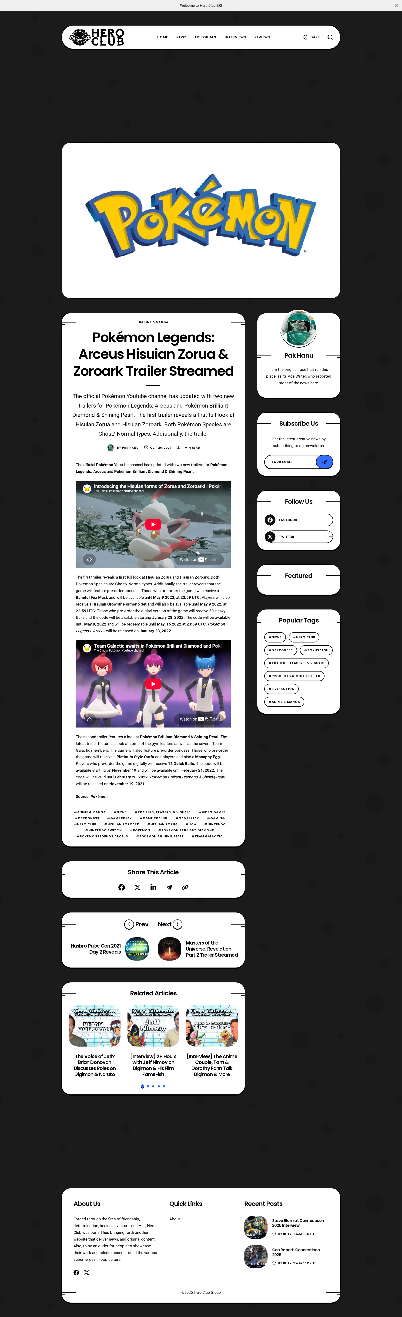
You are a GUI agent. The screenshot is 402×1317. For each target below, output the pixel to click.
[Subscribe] (324, 462)
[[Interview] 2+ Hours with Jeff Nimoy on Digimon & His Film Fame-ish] (153, 1026)
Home (162, 37)
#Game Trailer (154, 818)
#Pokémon (140, 830)
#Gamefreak (187, 818)
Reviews (262, 37)
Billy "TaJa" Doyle (299, 1234)
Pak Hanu (130, 448)
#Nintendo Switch (103, 830)
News (181, 37)
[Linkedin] (153, 887)
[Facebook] (121, 887)
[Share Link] (185, 887)
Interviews (235, 37)
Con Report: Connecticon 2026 (296, 1252)
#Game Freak (119, 818)
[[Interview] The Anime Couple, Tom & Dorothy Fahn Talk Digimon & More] (212, 1026)
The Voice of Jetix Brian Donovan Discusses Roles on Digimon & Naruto (95, 1065)
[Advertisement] (201, 95)
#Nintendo (215, 824)
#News (120, 812)
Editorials (205, 37)
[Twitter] (137, 887)
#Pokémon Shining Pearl (160, 836)
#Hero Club (85, 824)
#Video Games (212, 812)
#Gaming (216, 818)
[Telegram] (169, 887)
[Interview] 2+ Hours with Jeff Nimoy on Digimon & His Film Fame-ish (153, 1065)
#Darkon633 (87, 818)
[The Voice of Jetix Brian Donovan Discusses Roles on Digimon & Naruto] (95, 1026)
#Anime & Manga (153, 322)
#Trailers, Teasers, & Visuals (162, 812)
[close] (396, 5)
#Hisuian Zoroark (122, 824)
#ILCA (191, 824)
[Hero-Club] (97, 37)
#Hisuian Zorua (162, 824)
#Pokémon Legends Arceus (102, 836)
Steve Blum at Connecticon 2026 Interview (298, 1223)
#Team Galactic (207, 836)
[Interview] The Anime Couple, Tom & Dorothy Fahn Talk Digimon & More (212, 1065)
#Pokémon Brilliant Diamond (186, 830)
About (174, 1219)
